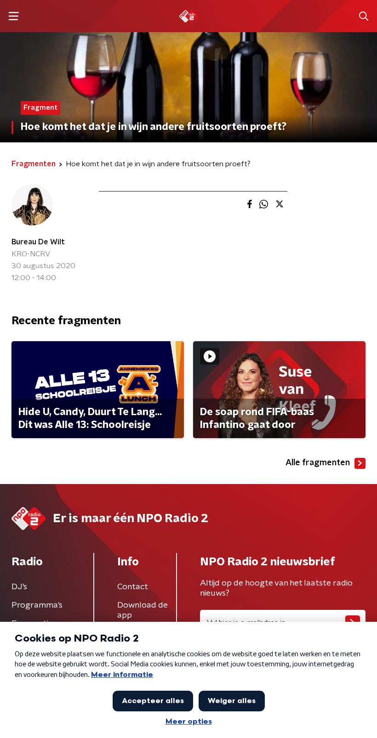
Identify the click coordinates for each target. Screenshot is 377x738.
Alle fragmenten (318, 463)
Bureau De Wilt (38, 242)
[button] (14, 16)
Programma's (37, 605)
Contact (132, 587)
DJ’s (19, 587)
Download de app (142, 610)
